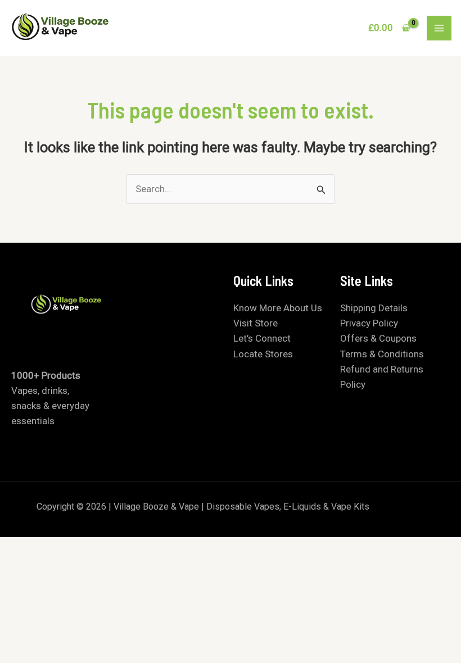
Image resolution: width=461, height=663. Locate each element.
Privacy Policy (369, 323)
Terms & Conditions (382, 354)
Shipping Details (374, 308)
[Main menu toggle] (439, 28)
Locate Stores (263, 354)
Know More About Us (277, 308)
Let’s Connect (262, 338)
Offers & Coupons (378, 338)
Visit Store (255, 323)
